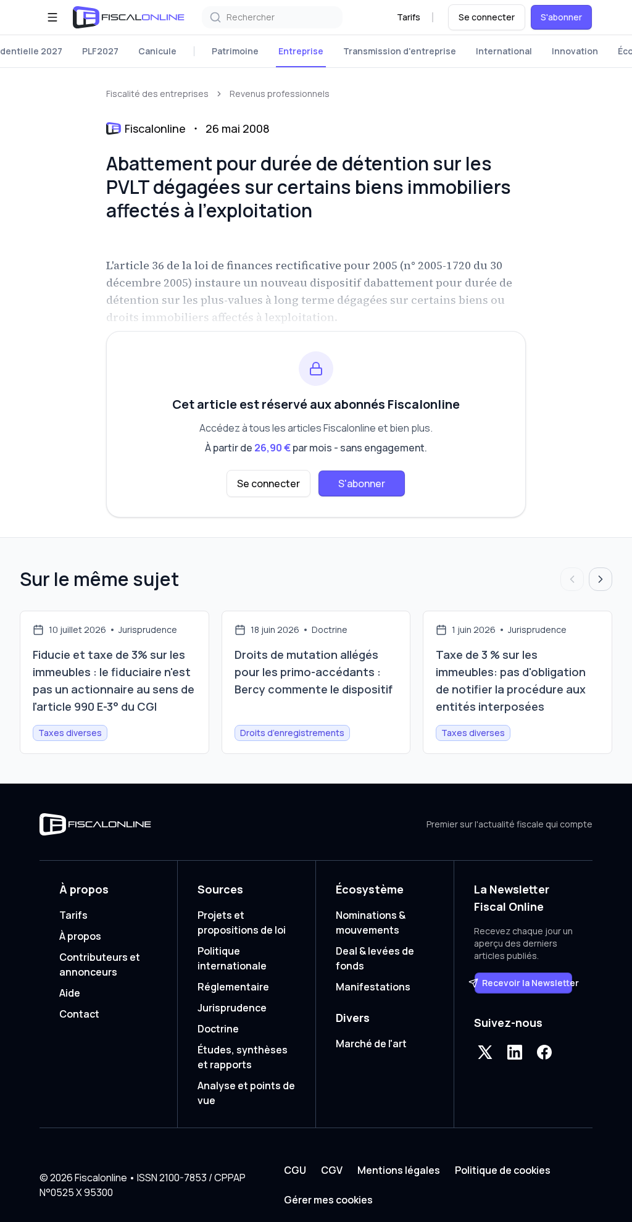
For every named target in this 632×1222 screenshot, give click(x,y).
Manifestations (373, 987)
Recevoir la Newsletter (527, 983)
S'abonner (561, 17)
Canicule (157, 51)
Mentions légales (398, 1170)
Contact (79, 1014)
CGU (295, 1170)
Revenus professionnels (280, 93)
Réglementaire (233, 987)
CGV (332, 1170)
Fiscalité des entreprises (157, 93)
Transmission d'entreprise (399, 51)
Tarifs (408, 17)
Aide (69, 993)
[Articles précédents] (572, 579)
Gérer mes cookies (328, 1200)
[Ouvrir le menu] (52, 17)
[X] (485, 1052)
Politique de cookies (503, 1170)
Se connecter (487, 17)
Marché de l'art (371, 1043)
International (504, 51)
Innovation (575, 51)
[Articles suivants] (600, 579)
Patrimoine (235, 51)
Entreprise (300, 51)
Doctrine (218, 1029)
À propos (80, 936)
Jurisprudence (232, 1008)
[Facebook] (544, 1052)
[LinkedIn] (515, 1052)
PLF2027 (100, 51)
